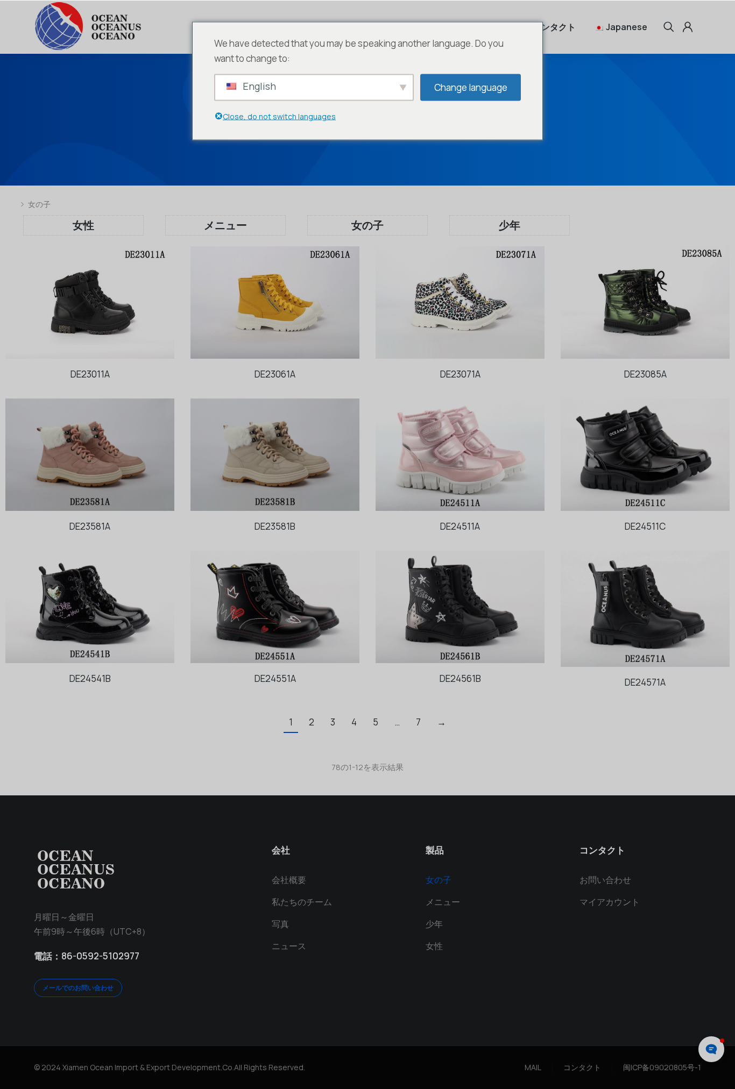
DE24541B (90, 678)
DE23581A (89, 526)
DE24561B (460, 678)
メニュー (225, 225)
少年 (509, 225)
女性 (83, 225)
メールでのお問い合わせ (78, 987)
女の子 (367, 225)
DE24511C (645, 526)
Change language (470, 87)
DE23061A (275, 374)
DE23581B (275, 526)
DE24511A (460, 526)
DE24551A (275, 678)
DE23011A (90, 374)
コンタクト (582, 1067)
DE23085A (645, 374)
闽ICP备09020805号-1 (662, 1067)
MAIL (533, 1067)
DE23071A (460, 374)
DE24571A (645, 682)
